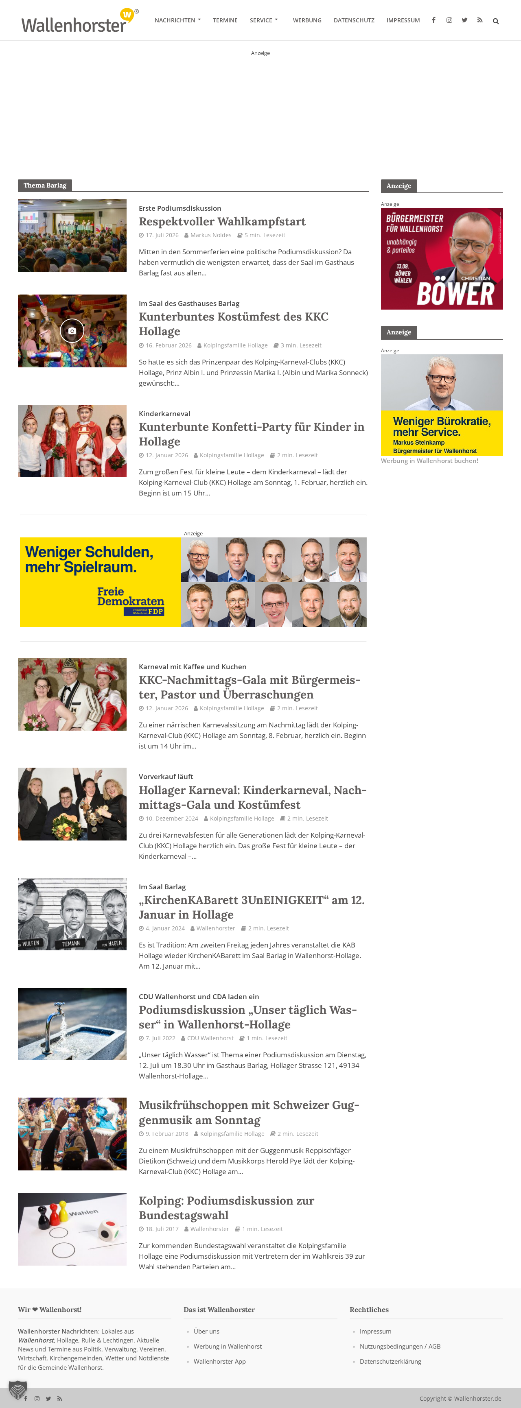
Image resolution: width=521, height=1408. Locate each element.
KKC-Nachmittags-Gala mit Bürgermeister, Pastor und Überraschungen (250, 682)
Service (261, 20)
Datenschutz (354, 20)
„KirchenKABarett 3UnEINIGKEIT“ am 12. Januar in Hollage (252, 902)
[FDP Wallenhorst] (442, 404)
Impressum (403, 20)
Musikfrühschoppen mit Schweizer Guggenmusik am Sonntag (249, 1112)
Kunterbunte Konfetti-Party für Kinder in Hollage (252, 429)
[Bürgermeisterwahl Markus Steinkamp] (260, 107)
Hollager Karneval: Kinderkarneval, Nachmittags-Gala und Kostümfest (253, 792)
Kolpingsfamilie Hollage (236, 345)
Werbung (307, 20)
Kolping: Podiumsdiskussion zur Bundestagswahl (226, 1207)
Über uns (206, 1331)
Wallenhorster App (220, 1361)
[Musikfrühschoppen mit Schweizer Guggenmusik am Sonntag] (72, 1133)
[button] (18, 1390)
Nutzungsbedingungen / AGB (400, 1346)
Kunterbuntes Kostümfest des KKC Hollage (233, 318)
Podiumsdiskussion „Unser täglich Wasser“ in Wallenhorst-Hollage (248, 1012)
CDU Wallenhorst (210, 1038)
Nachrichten (175, 20)
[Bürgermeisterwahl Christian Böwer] (442, 258)
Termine (225, 20)
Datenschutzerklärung (390, 1361)
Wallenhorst (36, 1340)
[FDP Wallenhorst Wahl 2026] (193, 581)
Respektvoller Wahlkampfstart (222, 216)
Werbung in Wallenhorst (228, 1346)
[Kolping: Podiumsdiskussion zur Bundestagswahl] (72, 1228)
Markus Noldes (211, 235)
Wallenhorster (216, 928)
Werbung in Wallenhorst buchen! (429, 460)
